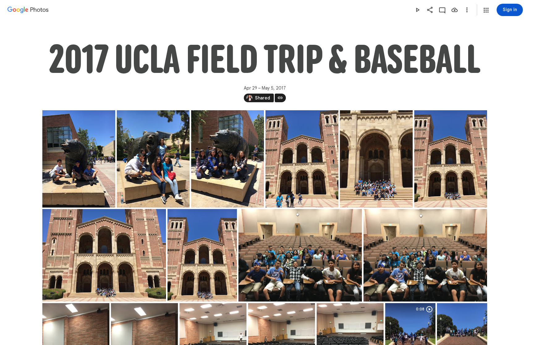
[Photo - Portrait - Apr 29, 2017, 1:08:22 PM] (202, 255)
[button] (486, 10)
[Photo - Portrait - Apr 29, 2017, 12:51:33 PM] (153, 159)
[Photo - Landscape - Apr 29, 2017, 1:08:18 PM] (104, 255)
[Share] (430, 10)
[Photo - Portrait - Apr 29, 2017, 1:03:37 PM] (301, 159)
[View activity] (442, 10)
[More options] (467, 10)
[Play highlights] (417, 9)
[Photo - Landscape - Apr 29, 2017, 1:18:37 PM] (300, 255)
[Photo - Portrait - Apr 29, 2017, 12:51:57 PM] (227, 159)
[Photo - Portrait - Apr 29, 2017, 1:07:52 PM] (376, 159)
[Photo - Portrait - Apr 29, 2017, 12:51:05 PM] (78, 159)
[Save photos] (454, 10)
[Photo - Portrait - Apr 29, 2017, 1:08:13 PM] (450, 159)
